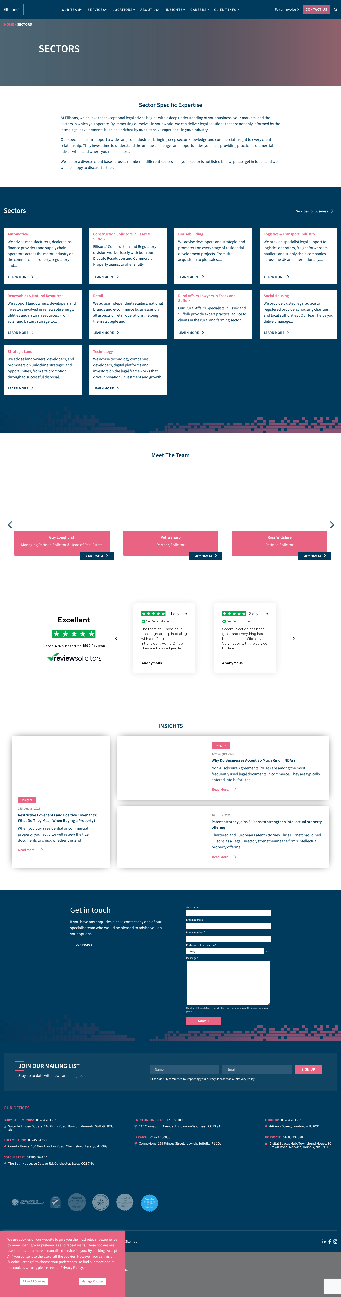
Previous (9, 523)
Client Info (225, 9)
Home (9, 24)
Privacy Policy (246, 1079)
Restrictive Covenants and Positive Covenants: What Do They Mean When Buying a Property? (57, 817)
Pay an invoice (285, 9)
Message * (192, 958)
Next (331, 523)
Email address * (195, 920)
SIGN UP (308, 1069)
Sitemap (131, 1241)
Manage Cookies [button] (92, 1281)
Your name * (193, 907)
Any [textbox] (192, 951)
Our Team (71, 9)
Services (96, 9)
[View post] (61, 763)
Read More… (28, 850)
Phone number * (195, 932)
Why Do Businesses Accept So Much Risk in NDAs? (253, 760)
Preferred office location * (201, 948)
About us (149, 9)
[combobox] (228, 951)
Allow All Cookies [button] (34, 1281)
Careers (198, 9)
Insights (174, 9)
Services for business (312, 211)
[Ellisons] (14, 9)
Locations (123, 9)
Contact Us (316, 9)
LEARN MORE (18, 277)
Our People (84, 945)
